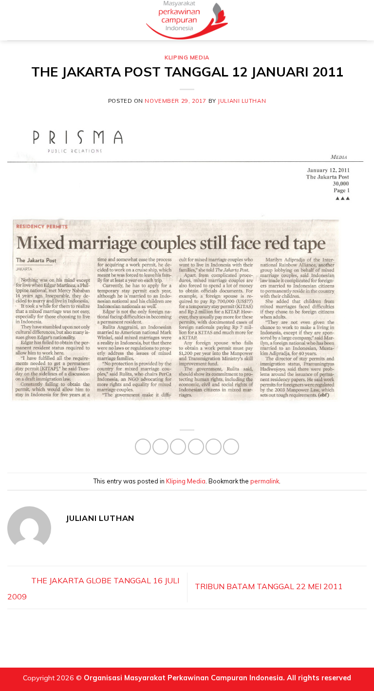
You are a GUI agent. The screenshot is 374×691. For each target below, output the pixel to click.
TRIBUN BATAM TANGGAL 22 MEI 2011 (270, 587)
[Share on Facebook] (160, 447)
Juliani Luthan (242, 100)
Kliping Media (187, 57)
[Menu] (13, 20)
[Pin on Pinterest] (214, 447)
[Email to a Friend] (196, 447)
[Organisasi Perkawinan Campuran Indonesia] (187, 20)
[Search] (363, 20)
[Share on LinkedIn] (231, 447)
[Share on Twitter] (178, 447)
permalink (264, 481)
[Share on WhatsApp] (143, 447)
